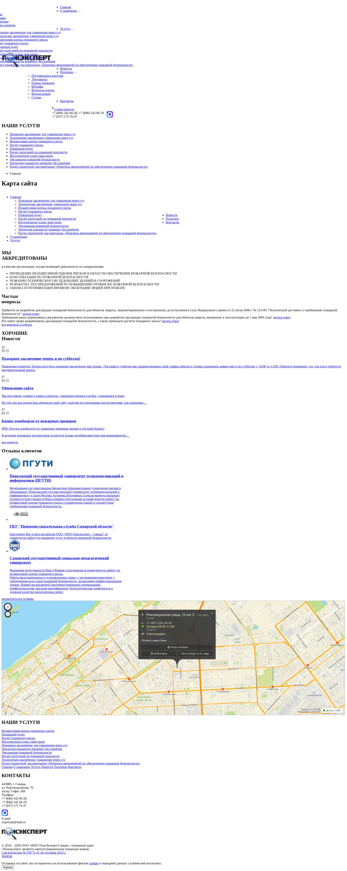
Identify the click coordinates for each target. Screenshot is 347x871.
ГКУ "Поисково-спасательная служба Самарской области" (62, 526)
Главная (65, 7)
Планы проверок (43, 83)
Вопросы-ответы (43, 90)
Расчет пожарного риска (26, 145)
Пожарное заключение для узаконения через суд (43, 134)
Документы (39, 79)
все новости (10, 442)
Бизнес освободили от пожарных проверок (39, 421)
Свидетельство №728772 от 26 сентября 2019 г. (34, 852)
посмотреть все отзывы (18, 598)
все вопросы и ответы (17, 324)
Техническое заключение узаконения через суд (41, 137)
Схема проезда (64, 109)
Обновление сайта (17, 388)
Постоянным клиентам (47, 75)
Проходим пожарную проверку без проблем (40, 163)
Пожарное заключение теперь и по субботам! (41, 358)
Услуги (65, 29)
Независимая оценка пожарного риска (36, 141)
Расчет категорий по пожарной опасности (38, 152)
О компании (69, 10)
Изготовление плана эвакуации (31, 156)
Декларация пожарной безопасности (35, 159)
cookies (94, 863)
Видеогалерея (41, 94)
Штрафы (37, 86)
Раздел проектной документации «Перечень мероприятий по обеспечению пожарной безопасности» (79, 166)
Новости (66, 68)
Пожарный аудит (21, 148)
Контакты (66, 101)
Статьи (36, 97)
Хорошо (8, 867)
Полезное (67, 72)
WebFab (7, 856)
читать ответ (31, 313)
